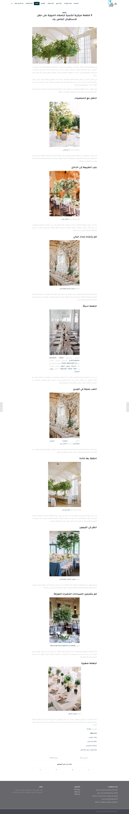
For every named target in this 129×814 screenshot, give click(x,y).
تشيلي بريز (63, 444)
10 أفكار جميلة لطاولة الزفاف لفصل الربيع (107, 793)
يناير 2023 (77, 794)
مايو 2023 (77, 792)
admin (51, 758)
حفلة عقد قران (92, 741)
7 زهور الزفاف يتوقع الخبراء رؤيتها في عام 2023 (106, 802)
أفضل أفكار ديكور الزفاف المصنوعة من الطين (107, 790)
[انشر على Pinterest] (56, 770)
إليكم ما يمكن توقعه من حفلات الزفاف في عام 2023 (105, 796)
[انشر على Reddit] (40, 770)
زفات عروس (93, 737)
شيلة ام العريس (91, 746)
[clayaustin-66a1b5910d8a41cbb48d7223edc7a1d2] (64, 45)
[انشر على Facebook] (89, 770)
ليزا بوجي (65, 150)
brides (89, 729)
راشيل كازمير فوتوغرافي (67, 289)
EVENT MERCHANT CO (69, 363)
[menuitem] (76, 3)
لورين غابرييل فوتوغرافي (67, 579)
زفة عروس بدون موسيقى (88, 750)
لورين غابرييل (72, 714)
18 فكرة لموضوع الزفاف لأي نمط (110, 799)
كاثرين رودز (65, 219)
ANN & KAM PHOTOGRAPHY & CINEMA (62, 646)
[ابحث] (12, 3)
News (64, 12)
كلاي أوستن (66, 510)
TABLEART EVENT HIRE (68, 369)
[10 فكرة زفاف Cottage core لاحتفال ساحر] (127, 407)
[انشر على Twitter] (72, 770)
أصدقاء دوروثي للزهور (68, 366)
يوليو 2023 (77, 789)
